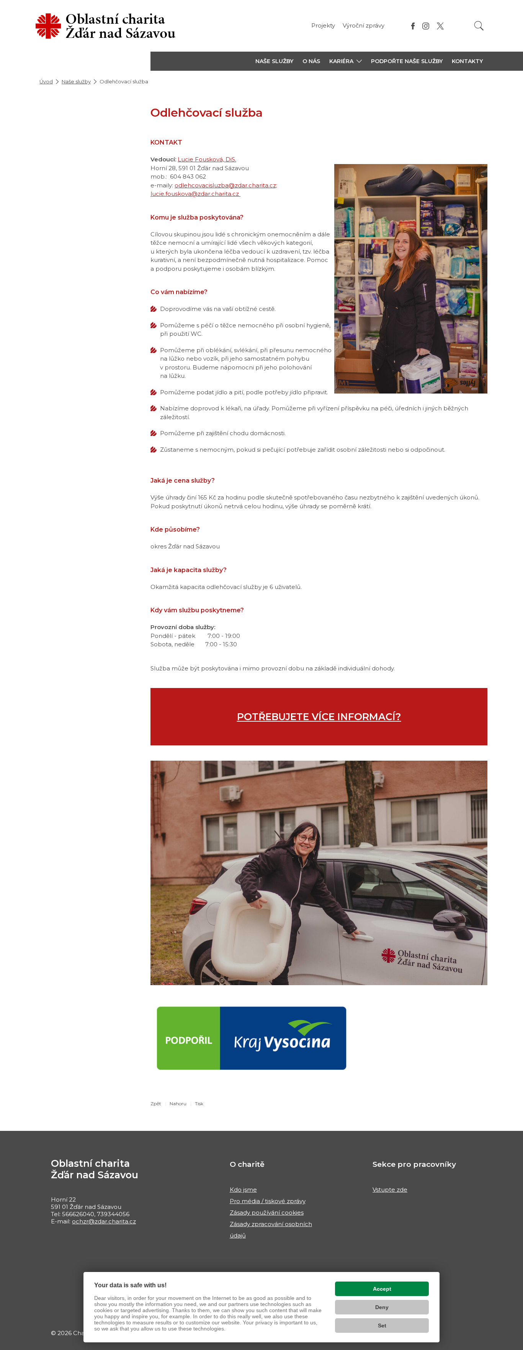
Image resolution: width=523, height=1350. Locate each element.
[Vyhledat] (479, 25)
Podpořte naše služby (407, 61)
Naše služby (274, 61)
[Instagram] (425, 25)
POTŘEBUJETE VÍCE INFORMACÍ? (319, 716)
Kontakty (467, 61)
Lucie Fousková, (202, 159)
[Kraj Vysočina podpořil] (251, 1037)
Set (382, 1325)
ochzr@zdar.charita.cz (104, 1221)
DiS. (231, 159)
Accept (382, 1289)
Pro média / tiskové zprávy (268, 1201)
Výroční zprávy (363, 25)
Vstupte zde (390, 1189)
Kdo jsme (243, 1189)
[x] (440, 25)
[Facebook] (413, 25)
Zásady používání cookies (267, 1212)
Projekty (323, 25)
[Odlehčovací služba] (318, 872)
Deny (382, 1307)
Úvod (46, 81)
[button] (345, 61)
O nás (311, 61)
